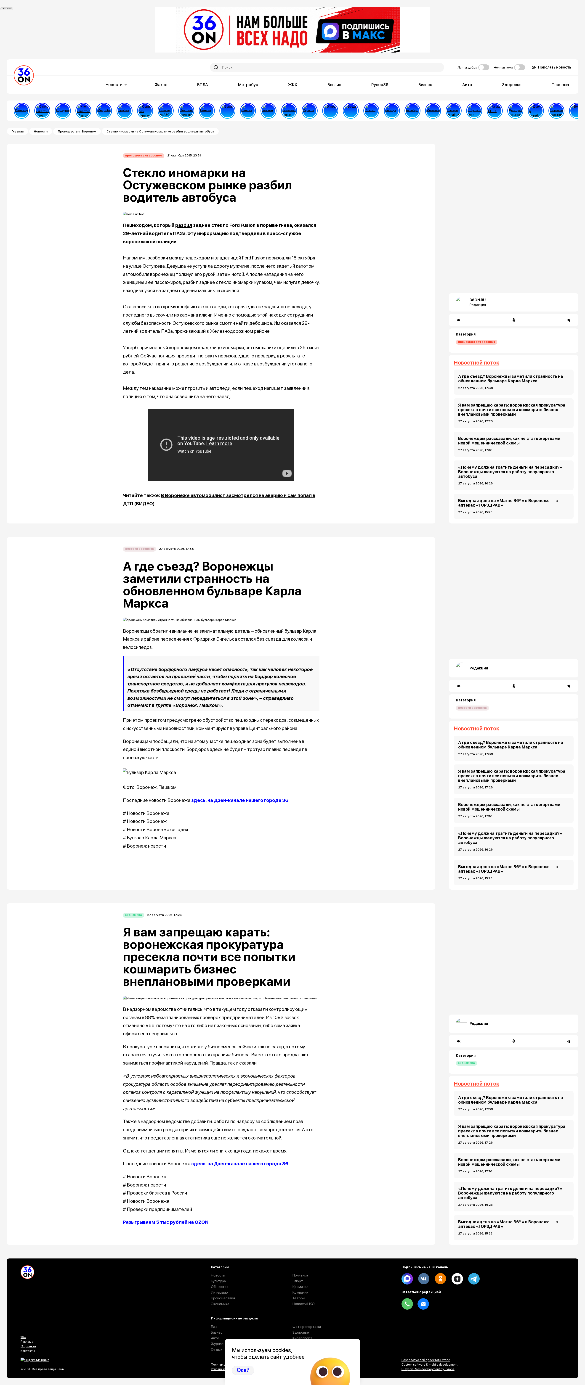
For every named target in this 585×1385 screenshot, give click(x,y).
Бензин (334, 84)
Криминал (300, 1287)
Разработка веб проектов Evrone (426, 1360)
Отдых (216, 1349)
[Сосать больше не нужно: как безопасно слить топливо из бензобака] (207, 111)
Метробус (248, 84)
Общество (220, 1287)
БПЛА (202, 84)
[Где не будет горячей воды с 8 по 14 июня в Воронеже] (577, 111)
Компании (300, 1292)
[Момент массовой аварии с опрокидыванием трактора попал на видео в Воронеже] (556, 111)
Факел (160, 84)
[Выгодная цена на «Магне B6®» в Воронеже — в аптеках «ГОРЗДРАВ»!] (63, 111)
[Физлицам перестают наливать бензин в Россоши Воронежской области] (269, 111)
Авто (467, 84)
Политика (300, 1275)
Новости (114, 84)
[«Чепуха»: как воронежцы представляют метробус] (104, 111)
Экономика (133, 915)
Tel (407, 1304)
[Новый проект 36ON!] (145, 111)
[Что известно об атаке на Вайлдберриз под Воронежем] (83, 111)
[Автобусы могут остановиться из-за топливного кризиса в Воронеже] (412, 111)
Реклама (27, 1341)
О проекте (28, 1346)
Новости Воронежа (139, 548)
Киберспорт (302, 1338)
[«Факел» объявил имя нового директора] (515, 111)
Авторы (298, 1298)
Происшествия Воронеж (77, 131)
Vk (424, 1279)
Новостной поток (476, 362)
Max (407, 1279)
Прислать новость (554, 67)
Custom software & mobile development (429, 1364)
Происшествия (223, 1298)
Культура (218, 1281)
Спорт (297, 1281)
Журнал (217, 1344)
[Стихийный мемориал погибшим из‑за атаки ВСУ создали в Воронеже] (433, 111)
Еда (214, 1326)
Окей (243, 1370)
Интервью (219, 1292)
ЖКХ (292, 84)
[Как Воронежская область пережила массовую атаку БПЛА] (371, 111)
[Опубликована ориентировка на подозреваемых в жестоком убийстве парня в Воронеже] (186, 111)
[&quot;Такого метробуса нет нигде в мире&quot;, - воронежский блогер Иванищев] (22, 111)
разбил (183, 225)
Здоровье (511, 84)
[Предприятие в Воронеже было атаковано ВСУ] (495, 111)
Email (423, 1304)
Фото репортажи (306, 1326)
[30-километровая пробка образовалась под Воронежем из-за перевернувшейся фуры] (125, 111)
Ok (440, 1279)
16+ (23, 1337)
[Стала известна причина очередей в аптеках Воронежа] (42, 111)
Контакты (28, 1351)
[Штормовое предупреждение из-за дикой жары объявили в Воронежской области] (330, 111)
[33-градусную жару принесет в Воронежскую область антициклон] (392, 111)
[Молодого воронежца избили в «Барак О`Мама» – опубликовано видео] (227, 111)
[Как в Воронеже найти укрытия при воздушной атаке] (310, 111)
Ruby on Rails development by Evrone (428, 1369)
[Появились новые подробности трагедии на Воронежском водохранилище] (289, 111)
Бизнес (425, 84)
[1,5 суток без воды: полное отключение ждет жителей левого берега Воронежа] (351, 111)
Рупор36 (379, 84)
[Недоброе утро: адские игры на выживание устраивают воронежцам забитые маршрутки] (536, 111)
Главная (17, 131)
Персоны (560, 84)
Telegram (474, 1279)
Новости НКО (303, 1304)
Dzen (457, 1279)
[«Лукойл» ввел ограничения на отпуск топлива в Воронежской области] (474, 111)
